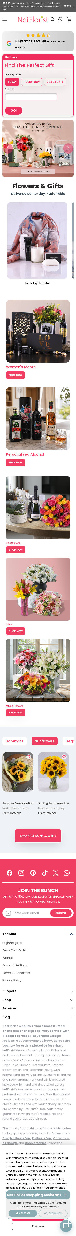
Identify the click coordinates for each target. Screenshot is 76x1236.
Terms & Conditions (16, 973)
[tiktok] (44, 872)
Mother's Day (20, 1138)
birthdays (10, 1143)
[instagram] (21, 872)
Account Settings (14, 965)
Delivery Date (13, 74)
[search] (53, 19)
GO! (14, 110)
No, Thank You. (53, 1213)
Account (9, 934)
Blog (6, 1017)
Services (9, 1008)
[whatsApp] (66, 872)
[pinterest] (33, 872)
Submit (60, 913)
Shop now (16, 549)
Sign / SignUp (60, 19)
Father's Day (42, 1138)
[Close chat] (66, 1195)
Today (12, 82)
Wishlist (7, 958)
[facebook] (9, 872)
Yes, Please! (23, 1213)
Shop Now (15, 375)
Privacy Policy (11, 980)
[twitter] (55, 872)
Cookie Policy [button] (35, 1187)
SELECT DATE (55, 82)
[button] (7, 148)
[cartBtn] (69, 19)
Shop (6, 1000)
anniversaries (35, 1143)
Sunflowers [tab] (44, 741)
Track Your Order (14, 950)
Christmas (61, 1138)
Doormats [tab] (15, 741)
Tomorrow (32, 82)
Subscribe (68, 6)
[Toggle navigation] (5, 20)
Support (9, 991)
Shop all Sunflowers (38, 835)
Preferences (38, 1226)
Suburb (9, 89)
